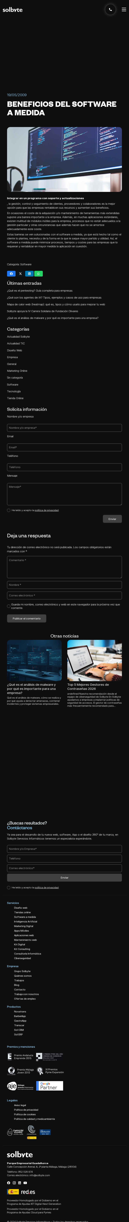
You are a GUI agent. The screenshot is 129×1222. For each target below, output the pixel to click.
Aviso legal (20, 1105)
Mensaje (12, 475)
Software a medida (25, 916)
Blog (16, 984)
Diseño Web (15, 350)
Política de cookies (25, 1114)
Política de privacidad (26, 1109)
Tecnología (14, 391)
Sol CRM (19, 1029)
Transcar (19, 1025)
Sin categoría (15, 377)
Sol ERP (18, 1034)
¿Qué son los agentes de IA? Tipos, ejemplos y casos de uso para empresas (54, 297)
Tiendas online (22, 912)
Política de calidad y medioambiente (34, 1118)
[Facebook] (8, 1183)
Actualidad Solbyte (19, 336)
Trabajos (19, 980)
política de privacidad (47, 510)
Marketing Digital (23, 926)
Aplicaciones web (24, 935)
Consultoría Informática (27, 953)
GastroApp (20, 1020)
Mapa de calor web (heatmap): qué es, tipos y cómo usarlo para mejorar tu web (56, 304)
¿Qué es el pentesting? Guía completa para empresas (40, 290)
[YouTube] (25, 1183)
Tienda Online (15, 398)
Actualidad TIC (16, 343)
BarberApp (20, 1016)
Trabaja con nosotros (26, 994)
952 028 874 (25, 1171)
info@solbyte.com (40, 1175)
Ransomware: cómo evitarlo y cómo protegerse (89, 686)
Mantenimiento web (25, 939)
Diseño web (20, 907)
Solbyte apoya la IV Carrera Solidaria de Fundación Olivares (42, 311)
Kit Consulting (22, 949)
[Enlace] (110, 9)
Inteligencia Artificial (25, 921)
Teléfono (12, 455)
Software (25, 264)
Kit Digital (19, 944)
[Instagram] (14, 1183)
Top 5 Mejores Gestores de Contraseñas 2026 (28, 686)
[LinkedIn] (19, 1183)
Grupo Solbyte (22, 971)
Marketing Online (17, 370)
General (12, 364)
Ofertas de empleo (25, 998)
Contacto (19, 989)
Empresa (13, 357)
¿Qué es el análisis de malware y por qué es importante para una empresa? (52, 318)
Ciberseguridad (22, 958)
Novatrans (20, 1011)
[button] (124, 9)
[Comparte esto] (11, 274)
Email (10, 436)
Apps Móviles (21, 930)
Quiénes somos (23, 975)
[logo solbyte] (12, 9)
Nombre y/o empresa (20, 416)
